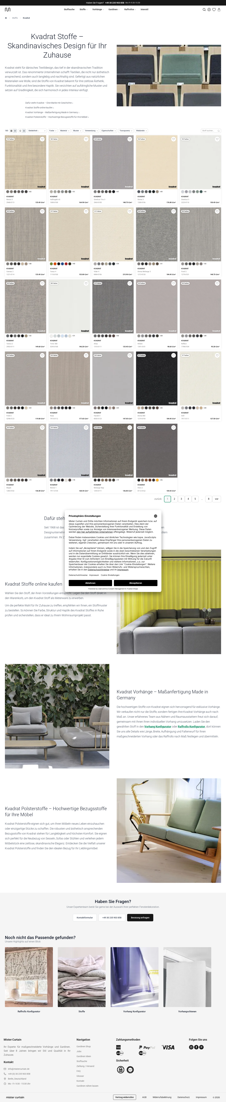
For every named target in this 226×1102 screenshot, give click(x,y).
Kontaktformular (85, 917)
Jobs (79, 1051)
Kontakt (80, 1081)
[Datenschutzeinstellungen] (6, 1100)
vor (216, 498)
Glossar (80, 1076)
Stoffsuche (69, 9)
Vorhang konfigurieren (25, 173)
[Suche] (204, 9)
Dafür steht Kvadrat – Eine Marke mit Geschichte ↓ (49, 103)
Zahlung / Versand (85, 1066)
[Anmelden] (209, 9)
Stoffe (83, 9)
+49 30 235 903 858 (114, 3)
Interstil (144, 9)
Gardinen (113, 9)
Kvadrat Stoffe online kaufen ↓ (39, 107)
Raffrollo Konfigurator (191, 726)
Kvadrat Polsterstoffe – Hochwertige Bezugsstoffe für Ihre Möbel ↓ (57, 117)
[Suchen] (218, 131)
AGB (144, 1097)
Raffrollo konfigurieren (69, 173)
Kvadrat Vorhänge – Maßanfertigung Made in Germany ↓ (52, 112)
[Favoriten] (214, 9)
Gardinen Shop (84, 1046)
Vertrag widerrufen (124, 1097)
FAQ (79, 1071)
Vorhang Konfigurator (157, 726)
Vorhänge (97, 9)
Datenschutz (184, 1097)
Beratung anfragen (140, 917)
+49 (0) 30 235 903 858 (19, 1074)
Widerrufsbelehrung (162, 1097)
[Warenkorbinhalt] (219, 9)
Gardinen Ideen (84, 1056)
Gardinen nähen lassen (87, 1086)
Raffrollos (129, 9)
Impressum (201, 1097)
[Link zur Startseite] (7, 9)
